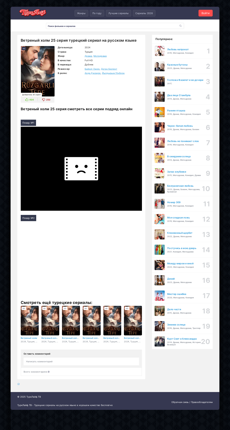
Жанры (81, 13)
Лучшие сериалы (118, 13)
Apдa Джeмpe (93, 73)
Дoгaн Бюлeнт (109, 69)
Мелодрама (100, 56)
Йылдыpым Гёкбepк (113, 73)
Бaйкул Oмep (92, 69)
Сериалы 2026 (144, 13)
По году (97, 13)
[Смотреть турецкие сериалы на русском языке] (32, 13)
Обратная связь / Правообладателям (192, 402)
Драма (88, 56)
